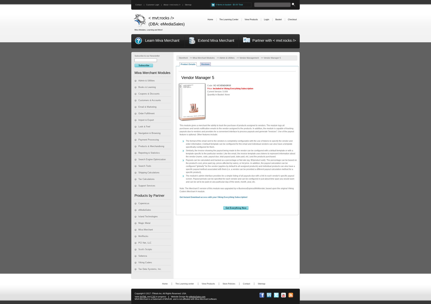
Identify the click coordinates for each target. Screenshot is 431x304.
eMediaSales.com (197, 297)
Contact (138, 5)
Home (165, 284)
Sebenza (142, 256)
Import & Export (146, 120)
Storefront (183, 58)
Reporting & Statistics (149, 153)
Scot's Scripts (145, 249)
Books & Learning (147, 87)
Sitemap (188, 5)
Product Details (188, 64)
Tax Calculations (146, 179)
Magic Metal (144, 223)
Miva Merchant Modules (204, 58)
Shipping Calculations (148, 172)
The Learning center (184, 284)
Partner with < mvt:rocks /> (274, 40)
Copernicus (143, 203)
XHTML (143, 297)
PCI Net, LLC (144, 243)
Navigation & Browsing (149, 133)
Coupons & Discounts (149, 93)
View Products (208, 284)
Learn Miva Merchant (162, 40)
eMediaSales (144, 210)
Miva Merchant (145, 229)
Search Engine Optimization (152, 159)
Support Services (146, 185)
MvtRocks (143, 236)
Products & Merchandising (151, 146)
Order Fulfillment (146, 113)
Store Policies (229, 284)
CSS (153, 297)
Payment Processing (148, 139)
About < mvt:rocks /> (171, 5)
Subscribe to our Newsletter (147, 56)
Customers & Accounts (149, 100)
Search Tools (144, 166)
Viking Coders (145, 262)
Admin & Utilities (146, 80)
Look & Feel (144, 126)
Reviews (205, 64)
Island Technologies (148, 216)
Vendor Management (249, 58)
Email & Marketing (147, 107)
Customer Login (152, 5)
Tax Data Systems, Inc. (150, 269)
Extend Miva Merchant (216, 40)
